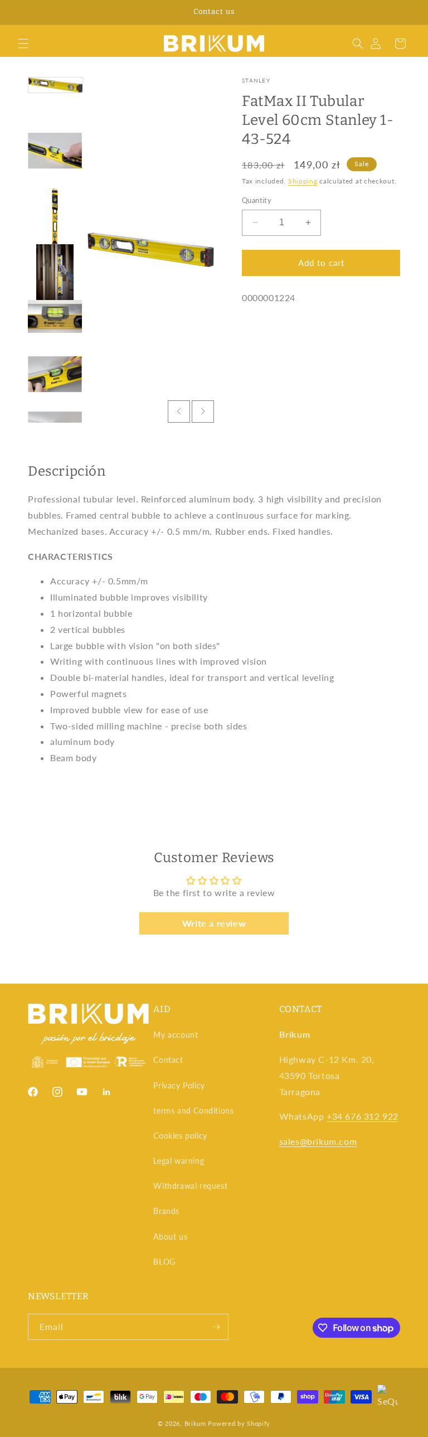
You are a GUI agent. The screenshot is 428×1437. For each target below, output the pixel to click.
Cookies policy (180, 1135)
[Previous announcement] (21, 12)
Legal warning (178, 1160)
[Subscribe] (215, 1327)
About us (170, 1236)
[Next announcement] (406, 12)
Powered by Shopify (239, 1423)
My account (175, 1034)
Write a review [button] (214, 923)
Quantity (256, 200)
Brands (166, 1211)
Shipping (303, 181)
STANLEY (256, 80)
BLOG (164, 1261)
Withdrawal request (190, 1186)
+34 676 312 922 (362, 1116)
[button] (23, 43)
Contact (168, 1060)
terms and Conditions (193, 1110)
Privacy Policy (179, 1085)
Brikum (195, 1423)
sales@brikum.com (318, 1141)
